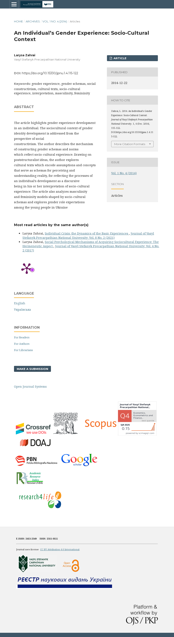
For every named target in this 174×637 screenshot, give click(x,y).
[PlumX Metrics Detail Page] (26, 268)
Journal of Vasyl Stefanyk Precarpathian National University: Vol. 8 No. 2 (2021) (88, 235)
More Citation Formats (129, 144)
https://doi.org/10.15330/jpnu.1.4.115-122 (50, 73)
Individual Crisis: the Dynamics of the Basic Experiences (87, 233)
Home (18, 21)
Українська (22, 310)
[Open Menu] (14, 4)
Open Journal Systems (30, 386)
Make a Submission (32, 369)
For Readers (21, 337)
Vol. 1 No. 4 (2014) (54, 21)
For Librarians (23, 350)
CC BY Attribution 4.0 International (59, 549)
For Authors (21, 344)
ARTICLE (119, 58)
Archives (33, 21)
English (19, 303)
